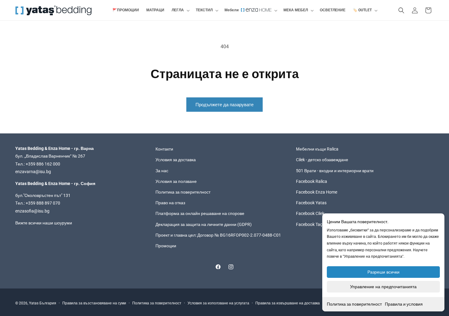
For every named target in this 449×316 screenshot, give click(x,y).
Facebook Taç (309, 224)
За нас (161, 170)
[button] (180, 10)
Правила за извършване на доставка (287, 303)
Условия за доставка (175, 160)
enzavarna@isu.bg (33, 171)
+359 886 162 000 (43, 164)
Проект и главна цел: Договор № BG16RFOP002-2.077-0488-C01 (218, 235)
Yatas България (42, 303)
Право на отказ (170, 202)
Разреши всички (383, 272)
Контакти (164, 149)
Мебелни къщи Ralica (317, 149)
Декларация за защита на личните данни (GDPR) (203, 224)
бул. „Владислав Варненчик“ (43, 156)
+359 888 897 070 (43, 203)
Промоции (165, 245)
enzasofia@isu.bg (32, 211)
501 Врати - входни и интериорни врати (335, 170)
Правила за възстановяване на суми (94, 303)
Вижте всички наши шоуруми (43, 222)
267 (81, 156)
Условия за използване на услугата (218, 303)
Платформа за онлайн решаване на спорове (199, 213)
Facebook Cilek (310, 213)
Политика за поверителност (354, 304)
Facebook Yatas (311, 202)
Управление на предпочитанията (383, 286)
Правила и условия (404, 304)
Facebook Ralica (311, 181)
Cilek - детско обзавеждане (322, 160)
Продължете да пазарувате (224, 104)
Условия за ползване (176, 181)
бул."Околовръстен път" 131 (43, 195)
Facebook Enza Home (316, 192)
